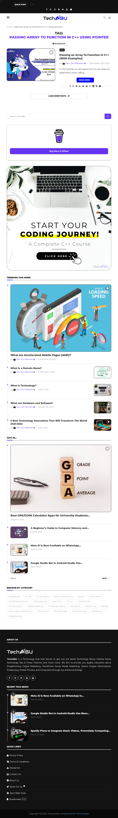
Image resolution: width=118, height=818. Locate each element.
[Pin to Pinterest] (76, 86)
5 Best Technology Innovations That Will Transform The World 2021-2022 (49, 422)
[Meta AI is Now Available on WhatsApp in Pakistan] (19, 550)
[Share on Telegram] (93, 86)
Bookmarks (17, 799)
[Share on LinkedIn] (80, 86)
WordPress (15, 616)
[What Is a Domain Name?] (102, 372)
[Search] (104, 17)
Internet (84, 601)
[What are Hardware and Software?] (102, 407)
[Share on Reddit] (87, 86)
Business (14, 597)
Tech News (60, 611)
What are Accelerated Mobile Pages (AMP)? (41, 355)
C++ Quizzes (42, 597)
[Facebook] (46, 9)
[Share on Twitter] (73, 86)
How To (57, 601)
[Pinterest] (59, 9)
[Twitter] (51, 9)
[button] (30, 4)
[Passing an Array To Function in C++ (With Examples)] (31, 65)
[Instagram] (55, 9)
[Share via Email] (100, 86)
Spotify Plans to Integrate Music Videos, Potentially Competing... (71, 730)
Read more (84, 80)
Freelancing (40, 601)
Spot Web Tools (18, 793)
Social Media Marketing (21, 611)
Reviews (75, 606)
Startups (43, 611)
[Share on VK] (83, 86)
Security (90, 606)
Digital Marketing (63, 597)
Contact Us (15, 774)
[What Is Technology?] (102, 390)
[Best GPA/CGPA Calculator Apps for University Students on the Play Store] (61, 478)
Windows (97, 611)
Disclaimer (14, 768)
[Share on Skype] (96, 86)
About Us (14, 780)
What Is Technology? (24, 385)
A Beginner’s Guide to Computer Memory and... (60, 528)
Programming (35, 606)
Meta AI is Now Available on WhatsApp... (56, 545)
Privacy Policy (16, 755)
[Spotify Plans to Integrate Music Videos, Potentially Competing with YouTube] (19, 735)
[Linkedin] (63, 9)
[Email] (71, 9)
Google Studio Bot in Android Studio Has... (57, 563)
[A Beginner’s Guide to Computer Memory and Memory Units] (19, 532)
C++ (28, 597)
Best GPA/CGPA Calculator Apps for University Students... (50, 515)
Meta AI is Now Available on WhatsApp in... (57, 695)
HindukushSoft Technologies (74, 813)
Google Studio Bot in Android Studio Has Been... (60, 713)
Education (95, 597)
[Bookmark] (51, 52)
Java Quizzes (16, 606)
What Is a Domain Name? (26, 368)
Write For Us (15, 786)
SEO (104, 606)
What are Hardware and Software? (32, 403)
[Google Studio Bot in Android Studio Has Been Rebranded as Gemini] (19, 567)
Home (10, 27)
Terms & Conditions (19, 761)
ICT (70, 601)
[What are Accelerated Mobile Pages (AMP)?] (61, 318)
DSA (81, 597)
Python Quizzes (56, 606)
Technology (79, 611)
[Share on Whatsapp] (90, 86)
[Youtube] (67, 9)
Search (108, 116)
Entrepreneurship (18, 601)
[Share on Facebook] (70, 86)
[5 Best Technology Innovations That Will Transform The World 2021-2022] (102, 425)
